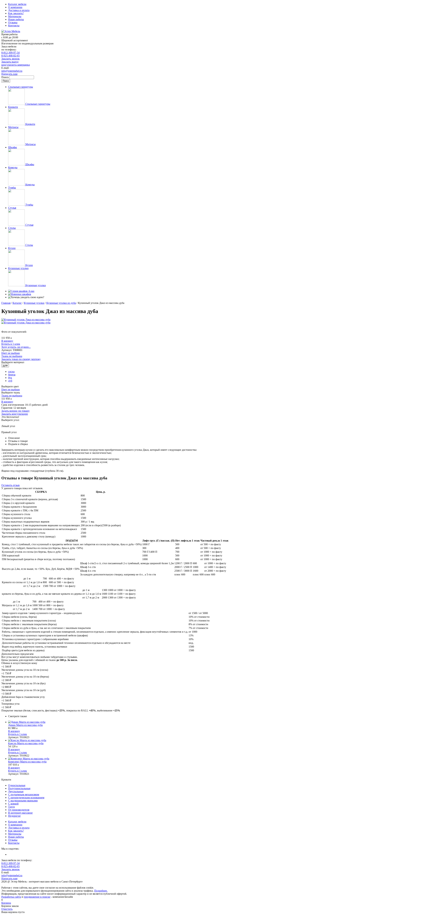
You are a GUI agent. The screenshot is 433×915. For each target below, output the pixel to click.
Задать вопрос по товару (15, 410)
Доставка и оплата (18, 10)
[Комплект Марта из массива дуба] (220, 758)
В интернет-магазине (20, 812)
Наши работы (16, 19)
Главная (5, 302)
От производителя (18, 809)
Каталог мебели (17, 4)
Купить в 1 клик (10, 343)
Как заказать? (16, 13)
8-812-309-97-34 (10, 52)
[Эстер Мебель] (10, 31)
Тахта (11, 806)
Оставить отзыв (10, 485)
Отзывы (12, 22)
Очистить (7, 909)
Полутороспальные (19, 788)
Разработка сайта (11, 896)
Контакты (13, 25)
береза (11, 374)
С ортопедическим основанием (26, 797)
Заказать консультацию (14, 413)
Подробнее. (101, 890)
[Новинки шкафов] (19, 294)
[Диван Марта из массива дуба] (220, 722)
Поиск (5, 77)
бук (10, 377)
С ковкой (13, 803)
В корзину (7, 340)
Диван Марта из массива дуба (25, 725)
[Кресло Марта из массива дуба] (220, 740)
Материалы (14, 16)
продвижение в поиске (37, 896)
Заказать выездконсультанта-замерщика (15, 63)
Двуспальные (16, 791)
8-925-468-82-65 (10, 55)
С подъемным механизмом (23, 794)
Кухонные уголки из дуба (61, 302)
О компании (15, 7)
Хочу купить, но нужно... (16, 347)
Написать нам (9, 73)
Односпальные (16, 785)
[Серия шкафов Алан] (21, 291)
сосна (11, 371)
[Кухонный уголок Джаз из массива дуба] (25, 319)
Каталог (17, 302)
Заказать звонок (10, 58)
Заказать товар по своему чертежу (21, 359)
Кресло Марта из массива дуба (25, 743)
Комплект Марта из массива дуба (27, 761)
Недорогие (14, 815)
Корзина (6, 902)
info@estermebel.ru (11, 70)
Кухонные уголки (34, 302)
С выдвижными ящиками (23, 800)
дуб (10, 380)
